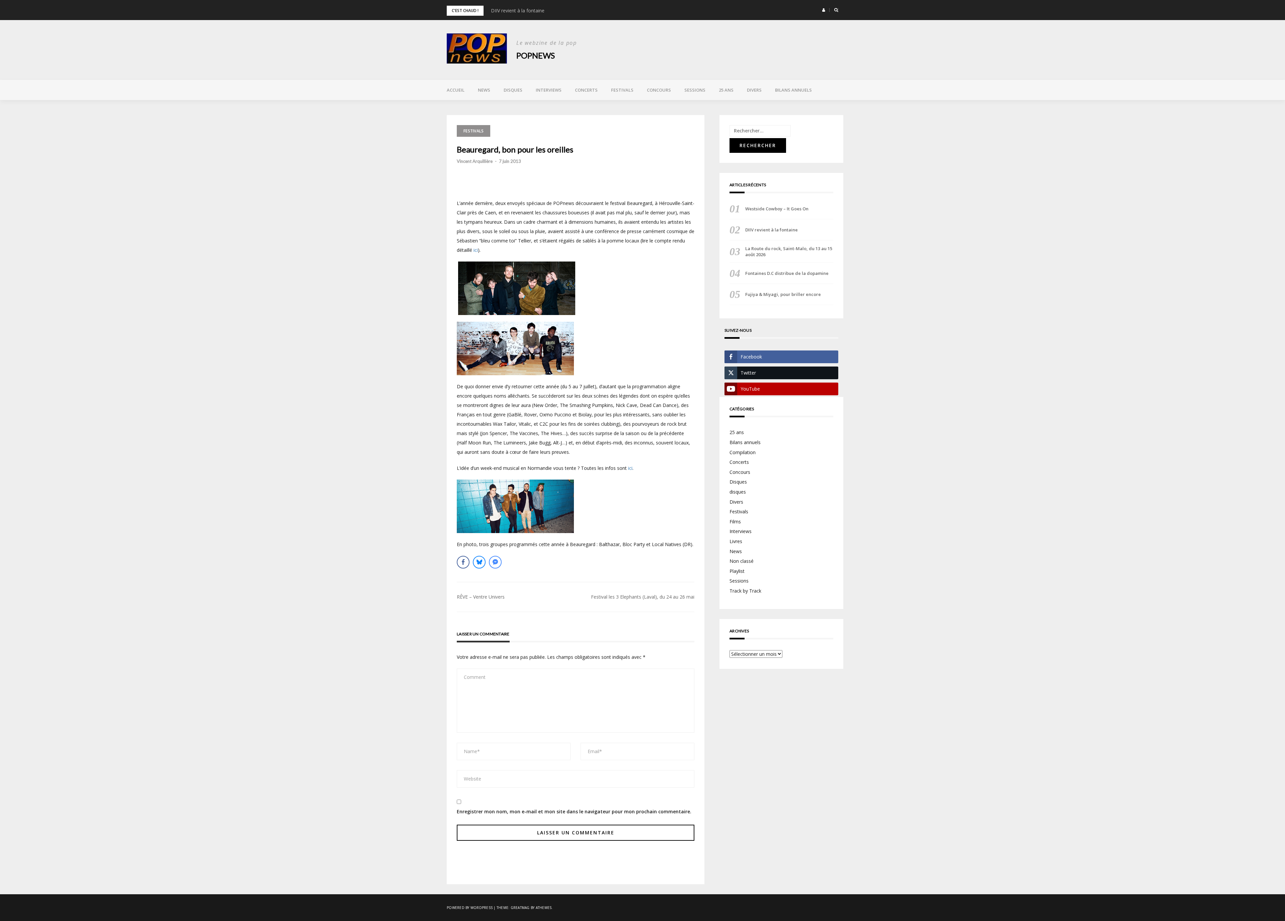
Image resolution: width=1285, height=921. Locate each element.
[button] (823, 10)
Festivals (622, 90)
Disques (513, 90)
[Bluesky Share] (479, 562)
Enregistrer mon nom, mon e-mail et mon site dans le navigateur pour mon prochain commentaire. (574, 811)
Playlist (737, 571)
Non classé (742, 561)
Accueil (455, 90)
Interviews (549, 90)
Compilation (743, 452)
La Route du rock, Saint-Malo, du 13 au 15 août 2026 (788, 251)
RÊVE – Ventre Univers (481, 597)
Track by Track (745, 591)
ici (476, 250)
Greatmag (520, 907)
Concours (659, 90)
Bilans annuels (793, 90)
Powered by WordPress (470, 907)
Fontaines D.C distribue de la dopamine (787, 273)
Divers (754, 90)
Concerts (586, 90)
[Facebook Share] (463, 562)
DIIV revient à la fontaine (517, 10)
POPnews (535, 55)
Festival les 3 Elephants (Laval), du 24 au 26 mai (642, 597)
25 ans (726, 90)
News (484, 90)
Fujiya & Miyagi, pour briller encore (783, 294)
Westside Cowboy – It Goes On (776, 209)
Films (735, 521)
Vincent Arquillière (475, 161)
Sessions (694, 90)
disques (738, 492)
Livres (736, 541)
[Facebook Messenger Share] (495, 562)
